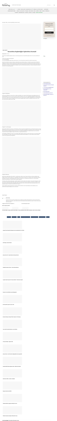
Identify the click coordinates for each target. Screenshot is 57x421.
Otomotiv (16, 12)
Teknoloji (35, 9)
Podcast (30, 12)
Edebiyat (6, 50)
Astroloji (26, 12)
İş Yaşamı (33, 12)
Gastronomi (46, 9)
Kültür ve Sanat (40, 9)
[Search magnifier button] (54, 5)
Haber (3, 50)
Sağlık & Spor (23, 9)
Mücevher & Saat (21, 12)
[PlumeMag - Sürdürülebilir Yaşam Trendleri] (6, 5)
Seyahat (19, 9)
